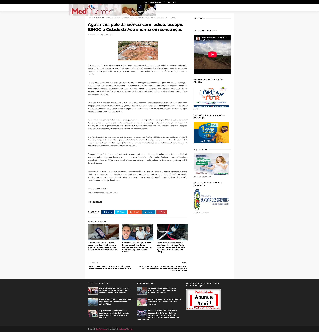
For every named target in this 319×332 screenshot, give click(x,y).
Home (90, 18)
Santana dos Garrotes (157, 2)
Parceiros (172, 2)
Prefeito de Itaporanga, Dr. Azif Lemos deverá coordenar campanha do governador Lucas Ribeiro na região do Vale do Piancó (137, 247)
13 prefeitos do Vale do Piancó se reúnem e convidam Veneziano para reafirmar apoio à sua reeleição (114, 290)
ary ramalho (99, 18)
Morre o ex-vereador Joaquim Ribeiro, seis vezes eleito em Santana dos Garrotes (164, 301)
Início (144, 2)
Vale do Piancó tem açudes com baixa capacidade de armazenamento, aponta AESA (115, 301)
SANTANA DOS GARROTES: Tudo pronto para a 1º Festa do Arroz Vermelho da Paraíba (162, 290)
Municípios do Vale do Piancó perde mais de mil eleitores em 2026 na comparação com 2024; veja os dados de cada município (102, 246)
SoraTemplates (101, 329)
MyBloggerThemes (125, 329)
